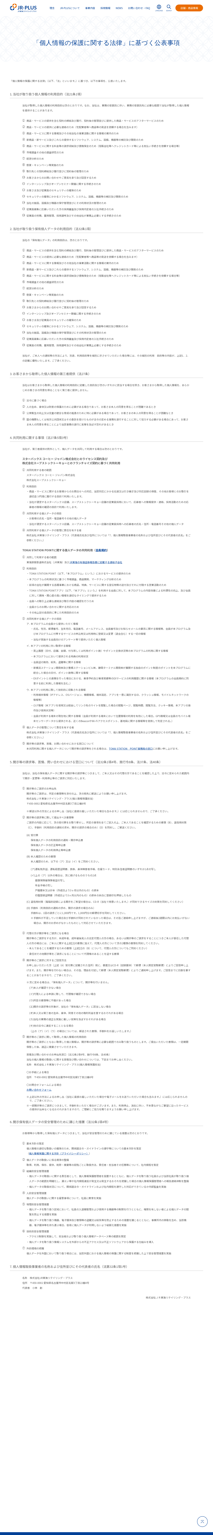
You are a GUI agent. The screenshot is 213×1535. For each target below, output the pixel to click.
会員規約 (101, 550)
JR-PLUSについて (70, 8)
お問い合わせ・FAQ (139, 8)
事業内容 (90, 8)
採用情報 (105, 8)
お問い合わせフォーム (39, 1090)
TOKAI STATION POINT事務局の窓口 (131, 748)
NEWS (119, 8)
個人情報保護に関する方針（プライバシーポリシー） (59, 1153)
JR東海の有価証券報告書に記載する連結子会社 (95, 562)
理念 (52, 8)
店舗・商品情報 (189, 8)
